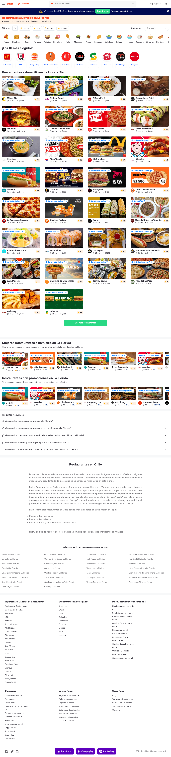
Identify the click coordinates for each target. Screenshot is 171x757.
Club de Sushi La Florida (54, 554)
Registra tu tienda (66, 703)
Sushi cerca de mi (120, 634)
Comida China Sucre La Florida (57, 559)
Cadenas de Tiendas (14, 610)
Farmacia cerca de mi (14, 713)
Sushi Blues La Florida (53, 577)
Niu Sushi (9, 650)
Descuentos (10, 699)
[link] (21, 89)
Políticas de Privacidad (122, 703)
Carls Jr (8, 671)
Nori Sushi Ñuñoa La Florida (141, 559)
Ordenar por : (136, 28)
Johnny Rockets (12, 624)
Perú (61, 631)
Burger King (10, 657)
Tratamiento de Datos (121, 706)
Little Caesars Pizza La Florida (142, 568)
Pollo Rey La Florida (10, 587)
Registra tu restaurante (69, 695)
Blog (114, 695)
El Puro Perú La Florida (96, 554)
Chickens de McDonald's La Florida (59, 582)
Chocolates (10, 738)
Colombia (63, 617)
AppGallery (108, 751)
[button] (25, 4)
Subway (8, 621)
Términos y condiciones (121, 11)
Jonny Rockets (11, 679)
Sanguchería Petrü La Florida (141, 554)
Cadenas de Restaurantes (16, 606)
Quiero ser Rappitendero (69, 710)
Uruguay (62, 635)
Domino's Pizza (11, 664)
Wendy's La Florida (137, 563)
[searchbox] (92, 4)
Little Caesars (11, 631)
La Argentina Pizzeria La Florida (15, 573)
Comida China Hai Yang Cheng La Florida (146, 573)
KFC (7, 617)
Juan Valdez (10, 646)
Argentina (63, 606)
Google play (87, 751)
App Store (66, 751)
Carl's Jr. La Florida (52, 568)
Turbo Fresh (10, 731)
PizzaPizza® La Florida (54, 563)
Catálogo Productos (13, 695)
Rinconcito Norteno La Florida (15, 577)
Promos (26, 28)
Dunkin (8, 642)
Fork (7, 653)
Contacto (116, 710)
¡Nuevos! (64, 28)
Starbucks (9, 635)
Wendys (8, 668)
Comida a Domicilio (120, 651)
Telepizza (9, 613)
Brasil (61, 610)
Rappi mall (9, 720)
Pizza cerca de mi (120, 630)
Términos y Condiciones (122, 699)
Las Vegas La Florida (95, 577)
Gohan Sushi (10, 682)
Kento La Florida (93, 573)
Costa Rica (63, 621)
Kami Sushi (10, 660)
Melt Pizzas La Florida (96, 559)
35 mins (50, 28)
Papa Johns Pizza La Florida (140, 582)
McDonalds (10, 639)
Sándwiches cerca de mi (123, 613)
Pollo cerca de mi (119, 654)
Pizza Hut (9, 675)
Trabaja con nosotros (68, 699)
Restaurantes (11, 703)
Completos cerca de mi (122, 658)
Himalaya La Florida (10, 563)
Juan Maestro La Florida (12, 582)
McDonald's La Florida (96, 563)
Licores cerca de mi (14, 724)
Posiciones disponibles (69, 706)
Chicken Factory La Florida (55, 573)
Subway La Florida (52, 587)
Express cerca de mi (14, 717)
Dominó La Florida (10, 568)
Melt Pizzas (10, 628)
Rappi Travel (10, 728)
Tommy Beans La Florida (97, 582)
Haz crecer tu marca (68, 714)
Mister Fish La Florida (11, 554)
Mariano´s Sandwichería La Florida (143, 577)
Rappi (6, 21)
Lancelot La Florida (10, 559)
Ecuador (62, 624)
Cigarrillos (9, 735)
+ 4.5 (38, 28)
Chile (61, 613)
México (62, 628)
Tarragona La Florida (95, 568)
